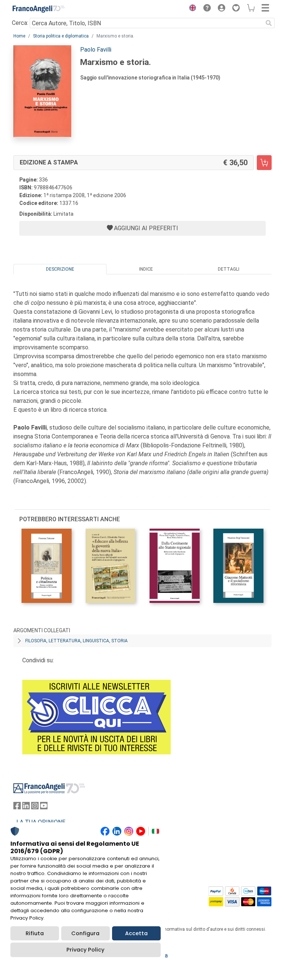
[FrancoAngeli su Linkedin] (26, 807)
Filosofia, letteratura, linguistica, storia (76, 640)
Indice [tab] (146, 269)
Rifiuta (35, 933)
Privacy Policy (85, 949)
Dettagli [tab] (228, 269)
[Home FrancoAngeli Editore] (39, 9)
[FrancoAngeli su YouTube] (44, 807)
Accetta (136, 933)
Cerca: (20, 22)
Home (19, 36)
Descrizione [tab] (60, 269)
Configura (85, 933)
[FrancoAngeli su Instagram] (35, 807)
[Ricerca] (269, 23)
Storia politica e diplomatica (61, 36)
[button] (191, 9)
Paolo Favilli (95, 49)
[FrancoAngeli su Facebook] (17, 807)
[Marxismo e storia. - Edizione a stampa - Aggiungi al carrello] (264, 162)
